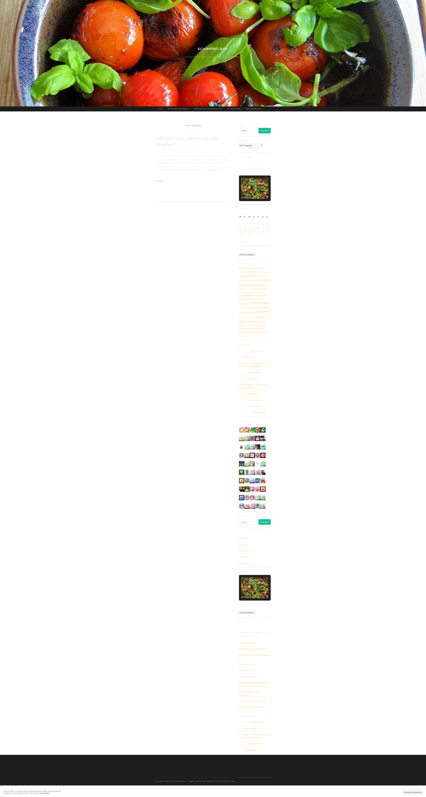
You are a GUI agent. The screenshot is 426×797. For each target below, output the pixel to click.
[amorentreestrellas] (263, 472)
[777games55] (263, 463)
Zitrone (261, 325)
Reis (258, 308)
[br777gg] (263, 447)
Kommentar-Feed (245, 557)
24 (263, 231)
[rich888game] (252, 447)
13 (245, 228)
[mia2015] (263, 430)
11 (268, 224)
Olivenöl (248, 295)
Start (160, 109)
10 (263, 224)
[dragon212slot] (252, 489)
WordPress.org (245, 563)
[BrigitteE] (252, 438)
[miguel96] (241, 430)
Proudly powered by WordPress (170, 781)
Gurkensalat (263, 276)
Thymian (250, 317)
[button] (250, 193)
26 (241, 235)
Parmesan (244, 299)
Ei (244, 272)
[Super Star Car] (252, 455)
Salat (249, 312)
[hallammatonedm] (257, 472)
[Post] (247, 455)
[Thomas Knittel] (263, 438)
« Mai (241, 241)
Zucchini (259, 328)
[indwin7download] (247, 463)
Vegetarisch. (244, 325)
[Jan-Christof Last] (241, 447)
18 (268, 228)
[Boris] (257, 489)
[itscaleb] (257, 447)
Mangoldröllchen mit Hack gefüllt (252, 649)
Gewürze (250, 275)
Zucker (245, 332)
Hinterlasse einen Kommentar (182, 150)
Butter (245, 268)
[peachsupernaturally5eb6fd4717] (263, 455)
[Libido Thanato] (241, 463)
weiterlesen (214, 169)
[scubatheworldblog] (257, 463)
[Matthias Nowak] (247, 472)
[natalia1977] (241, 480)
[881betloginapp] (247, 438)
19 (241, 231)
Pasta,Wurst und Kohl (247, 664)
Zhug (253, 325)
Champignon (258, 268)
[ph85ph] (241, 472)
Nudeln (258, 292)
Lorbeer (249, 289)
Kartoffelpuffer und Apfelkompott (252, 707)
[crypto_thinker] (247, 480)
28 (250, 235)
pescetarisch (256, 299)
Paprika (260, 295)
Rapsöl (250, 308)
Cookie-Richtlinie (44, 793)
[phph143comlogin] (241, 438)
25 (268, 231)
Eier (251, 272)
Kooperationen (234, 109)
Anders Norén (228, 781)
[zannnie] (263, 480)
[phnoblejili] (257, 430)
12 (241, 228)
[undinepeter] (241, 455)
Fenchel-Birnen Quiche (247, 676)
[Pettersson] (257, 480)
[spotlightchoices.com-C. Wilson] (252, 430)
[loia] (241, 489)
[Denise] (257, 506)
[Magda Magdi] (252, 463)
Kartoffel (251, 280)
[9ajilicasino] (263, 497)
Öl (251, 336)
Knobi (251, 285)
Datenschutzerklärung (178, 109)
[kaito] (263, 489)
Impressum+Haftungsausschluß (207, 109)
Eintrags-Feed (244, 551)
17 (263, 228)
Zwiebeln (243, 336)
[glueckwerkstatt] (257, 438)
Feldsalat (260, 272)
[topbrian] (252, 472)
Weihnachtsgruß (257, 351)
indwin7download (245, 385)
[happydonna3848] (241, 506)
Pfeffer (261, 303)
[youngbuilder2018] (247, 506)
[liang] (257, 497)
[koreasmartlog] (252, 497)
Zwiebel (260, 332)
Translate (256, 148)
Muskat (248, 292)
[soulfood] (247, 430)
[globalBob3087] (241, 497)
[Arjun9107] (252, 480)
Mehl (259, 289)
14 (250, 228)
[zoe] (252, 506)
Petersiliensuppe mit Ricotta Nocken (253, 701)
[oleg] (247, 447)
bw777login (243, 363)
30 (259, 235)
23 (259, 231)
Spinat (242, 317)
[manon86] (247, 497)
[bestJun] (247, 489)
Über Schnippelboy (254, 109)
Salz (262, 312)
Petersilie (245, 303)
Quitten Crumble (245, 670)
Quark (242, 307)
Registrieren (243, 538)
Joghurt (243, 280)
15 (254, 228)
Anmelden (243, 545)
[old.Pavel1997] (263, 506)
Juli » (246, 241)
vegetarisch (255, 321)
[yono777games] (257, 455)
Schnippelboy (213, 49)
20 (245, 231)
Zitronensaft (246, 329)
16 (259, 228)
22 (254, 231)
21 (250, 231)
